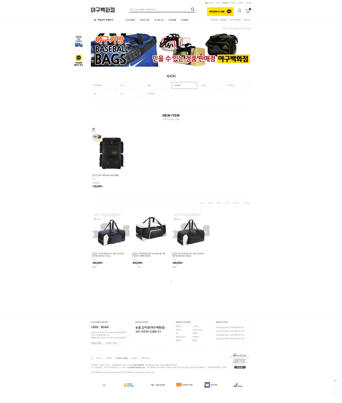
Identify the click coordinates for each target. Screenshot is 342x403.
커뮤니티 (246, 20)
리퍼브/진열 (144, 20)
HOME (224, 28)
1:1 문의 (195, 326)
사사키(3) (177, 85)
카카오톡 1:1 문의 (111, 343)
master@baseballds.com (136, 367)
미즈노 (122, 85)
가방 (230, 28)
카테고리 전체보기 (105, 20)
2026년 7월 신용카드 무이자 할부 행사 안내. (230, 331)
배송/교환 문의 (181, 337)
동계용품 (172, 20)
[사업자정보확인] (138, 365)
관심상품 (248, 3)
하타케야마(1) (97, 85)
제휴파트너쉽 (145, 358)
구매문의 (195, 337)
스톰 (94, 94)
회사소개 (99, 358)
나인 (121, 94)
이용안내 (134, 358)
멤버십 (194, 340)
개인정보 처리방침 (121, 358)
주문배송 (233, 3)
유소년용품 (130, 20)
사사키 (249, 28)
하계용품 (184, 20)
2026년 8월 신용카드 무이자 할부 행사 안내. (230, 327)
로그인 (218, 3)
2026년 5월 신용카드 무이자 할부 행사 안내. (230, 339)
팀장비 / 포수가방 (239, 28)
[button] (80, 50)
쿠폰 (177, 333)
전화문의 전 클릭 (96, 343)
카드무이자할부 (235, 20)
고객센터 (240, 3)
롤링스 (149, 85)
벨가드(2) (231, 85)
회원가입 (225, 3)
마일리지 (179, 330)
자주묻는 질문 (197, 330)
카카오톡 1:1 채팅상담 (219, 20)
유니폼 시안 (159, 20)
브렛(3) (203, 85)
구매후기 (195, 333)
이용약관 (109, 358)
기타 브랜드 (151, 94)
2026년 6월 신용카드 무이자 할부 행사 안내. (230, 335)
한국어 (210, 3)
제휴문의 (179, 340)
